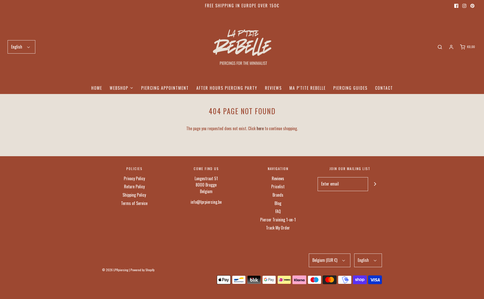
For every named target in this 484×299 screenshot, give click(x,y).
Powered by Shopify (143, 270)
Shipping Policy (134, 195)
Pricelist (278, 186)
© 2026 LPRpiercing (115, 270)
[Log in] (451, 47)
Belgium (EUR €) (325, 260)
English (17, 47)
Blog (278, 203)
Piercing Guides (350, 88)
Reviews (273, 88)
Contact (384, 88)
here (260, 128)
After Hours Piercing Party (226, 88)
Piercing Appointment (165, 88)
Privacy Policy (134, 178)
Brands (278, 195)
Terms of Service (134, 203)
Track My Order (278, 228)
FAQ (278, 211)
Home (96, 88)
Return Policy (134, 186)
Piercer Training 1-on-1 (278, 220)
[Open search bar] (439, 47)
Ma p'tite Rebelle (307, 88)
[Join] (375, 184)
